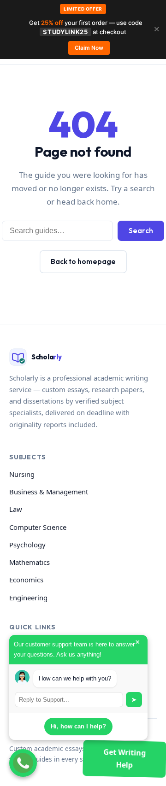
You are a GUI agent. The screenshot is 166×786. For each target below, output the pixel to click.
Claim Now (89, 47)
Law (15, 509)
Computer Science (37, 527)
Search (141, 230)
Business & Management (48, 491)
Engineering (28, 597)
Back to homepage (83, 261)
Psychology (27, 544)
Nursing (22, 474)
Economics (26, 579)
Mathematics (29, 562)
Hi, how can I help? (78, 726)
